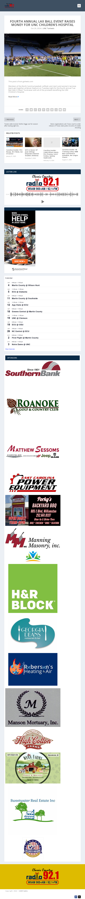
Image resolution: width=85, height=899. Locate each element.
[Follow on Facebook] (76, 896)
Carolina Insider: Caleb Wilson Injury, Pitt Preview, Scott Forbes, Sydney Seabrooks (51, 154)
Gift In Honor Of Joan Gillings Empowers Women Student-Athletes (32, 153)
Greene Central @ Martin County (27, 311)
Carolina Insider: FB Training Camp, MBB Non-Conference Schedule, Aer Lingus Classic (70, 153)
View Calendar (10, 349)
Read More (12, 96)
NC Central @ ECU (20, 331)
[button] (42, 201)
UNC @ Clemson (19, 318)
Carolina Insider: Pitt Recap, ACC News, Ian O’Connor (14, 152)
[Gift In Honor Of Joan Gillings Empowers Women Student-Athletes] (33, 142)
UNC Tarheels (48, 28)
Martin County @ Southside (25, 298)
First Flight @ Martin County (25, 337)
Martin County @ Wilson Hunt (26, 285)
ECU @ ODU (17, 324)
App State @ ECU (20, 305)
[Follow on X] (79, 896)
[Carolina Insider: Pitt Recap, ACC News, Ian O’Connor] (14, 142)
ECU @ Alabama (19, 291)
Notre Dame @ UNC (21, 344)
